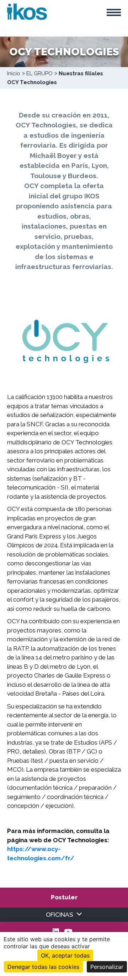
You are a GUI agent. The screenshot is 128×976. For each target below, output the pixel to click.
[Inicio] (27, 11)
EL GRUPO (39, 73)
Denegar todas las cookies (43, 966)
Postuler (64, 897)
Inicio (13, 73)
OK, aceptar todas (65, 955)
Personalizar (106, 966)
